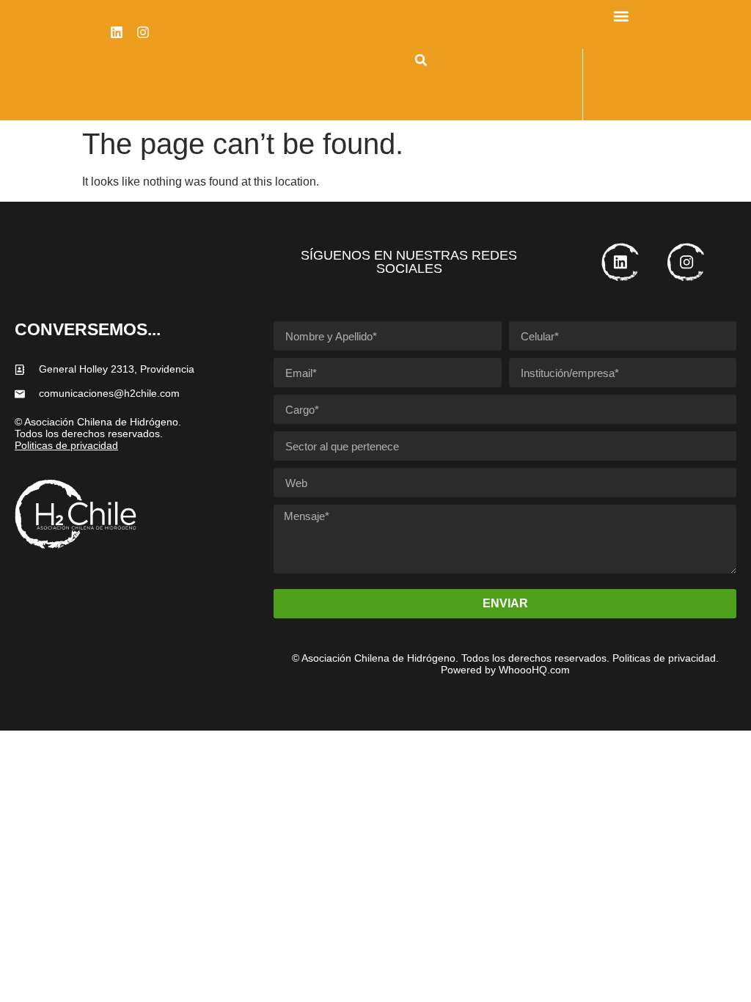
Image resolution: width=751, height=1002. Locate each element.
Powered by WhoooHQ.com (505, 670)
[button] (421, 60)
